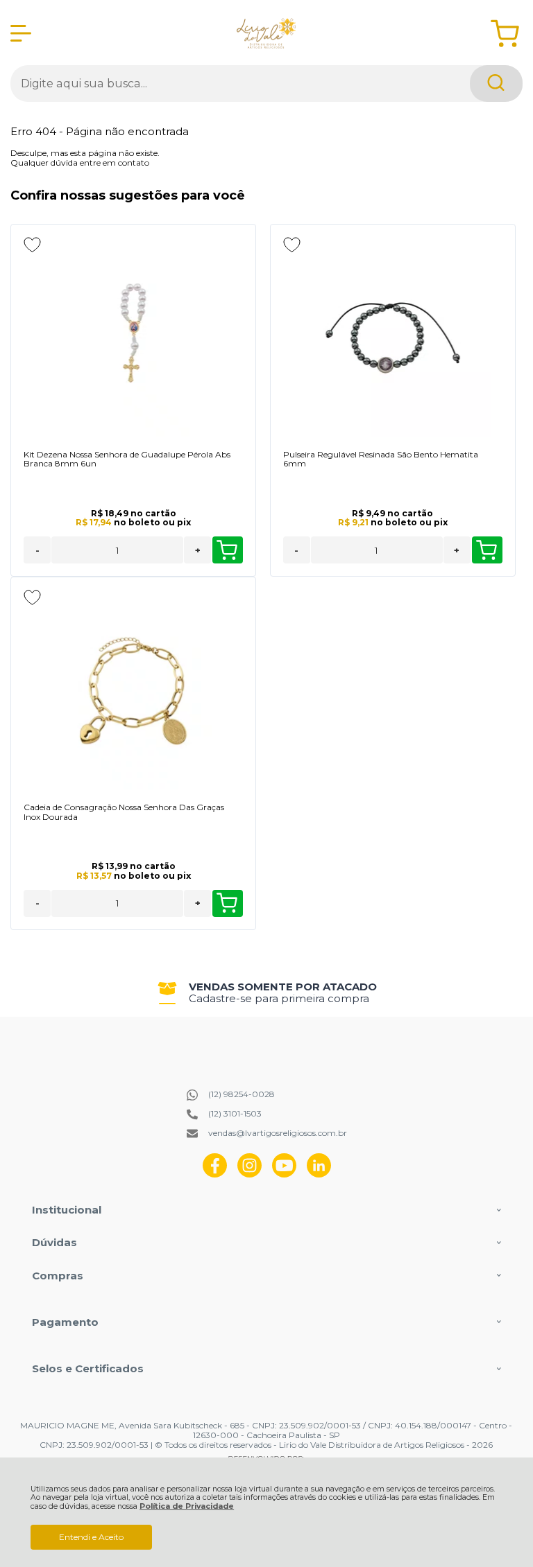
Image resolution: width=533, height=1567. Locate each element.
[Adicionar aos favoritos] (32, 244)
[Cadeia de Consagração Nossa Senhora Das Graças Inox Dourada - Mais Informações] (133, 691)
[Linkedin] (319, 1174)
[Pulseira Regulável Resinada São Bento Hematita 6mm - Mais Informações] (392, 338)
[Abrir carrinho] (505, 33)
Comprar (227, 549)
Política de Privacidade (186, 1506)
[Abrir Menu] (20, 33)
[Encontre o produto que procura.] (496, 83)
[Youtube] (284, 1174)
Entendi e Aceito (91, 1537)
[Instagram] (249, 1174)
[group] (266, 993)
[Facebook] (215, 1174)
